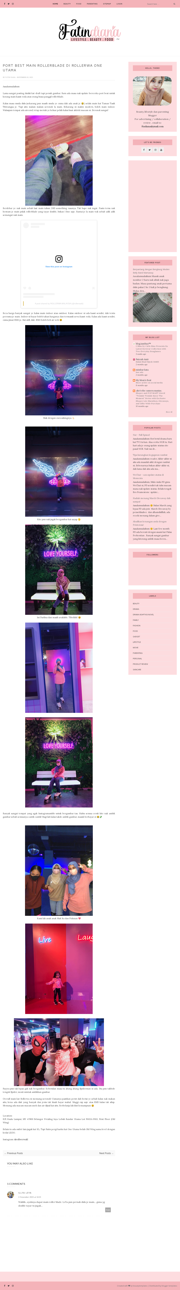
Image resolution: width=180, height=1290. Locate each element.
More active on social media (149, 382)
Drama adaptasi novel (143, 614)
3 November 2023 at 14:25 (29, 1197)
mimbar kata (142, 369)
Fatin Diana (10, 77)
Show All (169, 412)
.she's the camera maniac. (149, 390)
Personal (137, 658)
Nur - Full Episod (141, 435)
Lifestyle (137, 642)
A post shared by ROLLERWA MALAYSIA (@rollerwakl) (59, 303)
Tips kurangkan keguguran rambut (150, 455)
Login (119, 4)
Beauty (67, 4)
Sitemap (107, 4)
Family (136, 620)
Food (78, 4)
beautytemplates (140, 1285)
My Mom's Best (143, 380)
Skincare (137, 669)
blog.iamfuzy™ (143, 343)
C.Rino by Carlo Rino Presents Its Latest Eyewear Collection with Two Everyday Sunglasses (152, 349)
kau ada (139, 372)
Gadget (136, 636)
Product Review (140, 664)
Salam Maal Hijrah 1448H (147, 362)
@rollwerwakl (21, 1139)
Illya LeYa (25, 1192)
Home (55, 4)
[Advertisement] (152, 206)
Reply (108, 1210)
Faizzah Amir (142, 359)
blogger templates (169, 1285)
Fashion (136, 625)
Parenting (92, 4)
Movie (135, 647)
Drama (136, 609)
